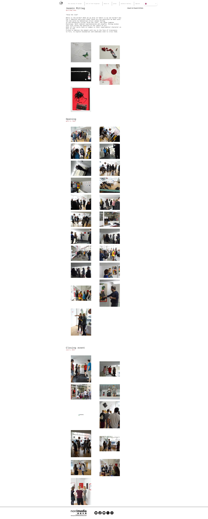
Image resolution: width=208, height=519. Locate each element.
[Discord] (104, 512)
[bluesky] (96, 512)
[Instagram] (112, 512)
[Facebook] (100, 512)
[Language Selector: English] (150, 4)
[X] (108, 512)
